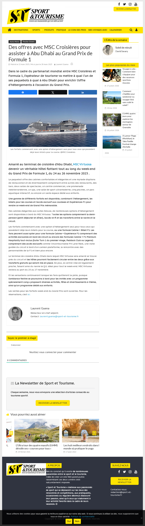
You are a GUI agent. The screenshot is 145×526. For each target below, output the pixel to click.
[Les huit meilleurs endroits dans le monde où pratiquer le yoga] (77, 420)
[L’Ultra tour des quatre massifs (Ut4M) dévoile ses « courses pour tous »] (29, 420)
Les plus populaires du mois (120, 65)
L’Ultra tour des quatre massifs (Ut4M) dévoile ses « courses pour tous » (29, 447)
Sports (36, 30)
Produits (49, 30)
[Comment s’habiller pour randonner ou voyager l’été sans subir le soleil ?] (112, 91)
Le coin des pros (77, 30)
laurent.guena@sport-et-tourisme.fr (59, 316)
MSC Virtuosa (82, 164)
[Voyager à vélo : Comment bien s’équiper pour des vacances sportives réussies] (112, 69)
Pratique (61, 30)
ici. (29, 294)
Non (77, 521)
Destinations (21, 30)
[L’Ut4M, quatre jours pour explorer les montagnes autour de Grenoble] (112, 113)
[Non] (141, 518)
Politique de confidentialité (82, 516)
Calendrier (116, 30)
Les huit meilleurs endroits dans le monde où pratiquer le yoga (74, 447)
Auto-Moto (14, 42)
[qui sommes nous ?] (56, 504)
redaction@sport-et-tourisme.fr (121, 493)
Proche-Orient (29, 42)
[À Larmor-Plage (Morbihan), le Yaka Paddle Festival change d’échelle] (112, 136)
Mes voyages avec (97, 30)
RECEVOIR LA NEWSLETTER (126, 9)
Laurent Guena (62, 64)
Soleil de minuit (123, 47)
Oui (69, 521)
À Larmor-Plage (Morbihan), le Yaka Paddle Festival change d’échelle (129, 141)
